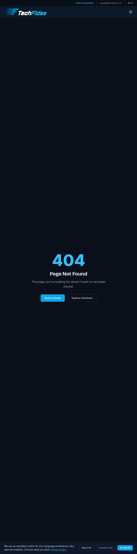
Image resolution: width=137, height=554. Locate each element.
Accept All (125, 547)
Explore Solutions (82, 298)
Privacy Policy (58, 549)
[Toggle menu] (130, 12)
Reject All (86, 547)
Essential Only (106, 547)
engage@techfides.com (111, 3)
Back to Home (53, 298)
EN (131, 3)
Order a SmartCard (84, 3)
